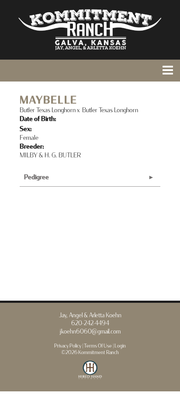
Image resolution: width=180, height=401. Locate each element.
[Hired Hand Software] (90, 374)
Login (120, 346)
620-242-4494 (90, 323)
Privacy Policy (67, 346)
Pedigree (36, 177)
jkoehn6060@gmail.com (90, 331)
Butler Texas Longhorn (48, 110)
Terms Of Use (98, 346)
